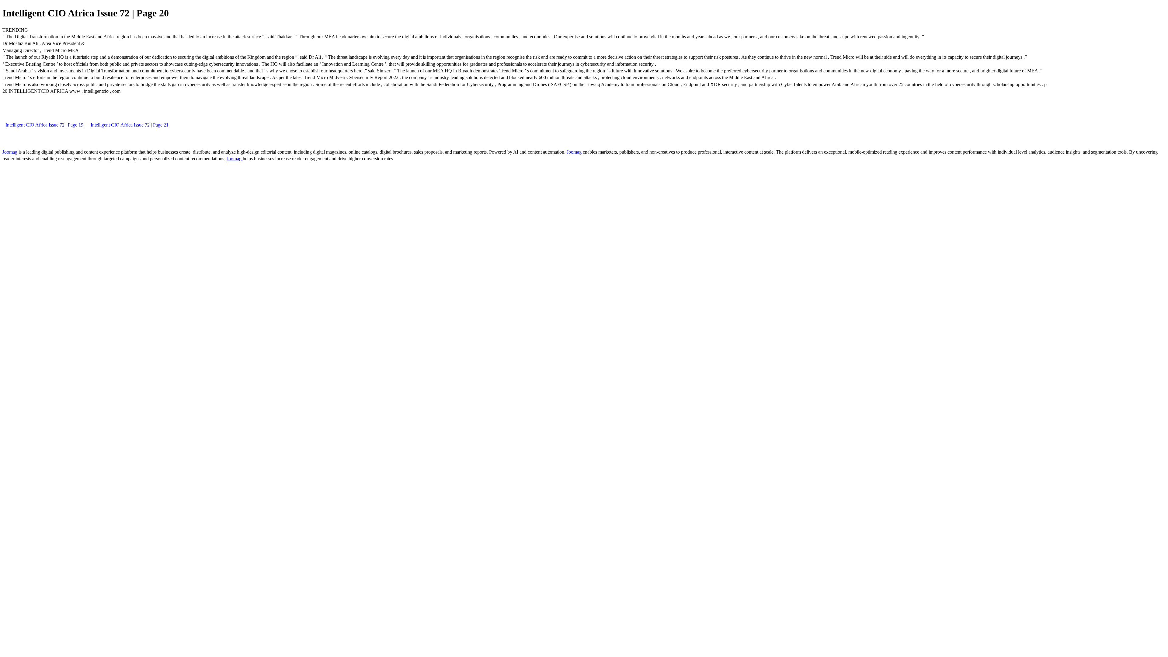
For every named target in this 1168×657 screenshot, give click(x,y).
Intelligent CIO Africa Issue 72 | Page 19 (44, 124)
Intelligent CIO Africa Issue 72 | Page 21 (130, 124)
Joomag (10, 152)
